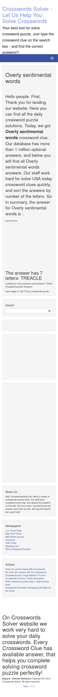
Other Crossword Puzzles (17, 549)
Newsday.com (12, 546)
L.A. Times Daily (13, 530)
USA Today (24, 291)
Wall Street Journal (14, 536)
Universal (10, 539)
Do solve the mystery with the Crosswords (25, 572)
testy (26, 686)
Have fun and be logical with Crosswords (25, 569)
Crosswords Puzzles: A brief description (24, 578)
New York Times (13, 533)
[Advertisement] (31, 244)
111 (32, 686)
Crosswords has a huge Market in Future (25, 575)
